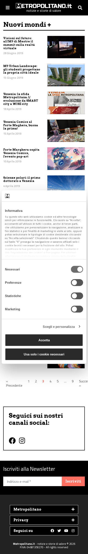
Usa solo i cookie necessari (44, 354)
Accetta (44, 340)
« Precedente (14, 383)
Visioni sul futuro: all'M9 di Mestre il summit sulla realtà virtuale (19, 43)
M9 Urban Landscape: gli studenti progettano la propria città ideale (21, 69)
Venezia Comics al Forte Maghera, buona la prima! (20, 125)
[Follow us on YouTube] (66, 530)
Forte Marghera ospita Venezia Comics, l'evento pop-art (21, 153)
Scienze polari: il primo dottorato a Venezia (21, 179)
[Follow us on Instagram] (73, 530)
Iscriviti (73, 481)
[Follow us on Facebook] (52, 530)
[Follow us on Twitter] (59, 530)
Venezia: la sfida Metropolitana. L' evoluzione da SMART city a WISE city (20, 99)
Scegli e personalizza (59, 326)
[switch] (77, 282)
